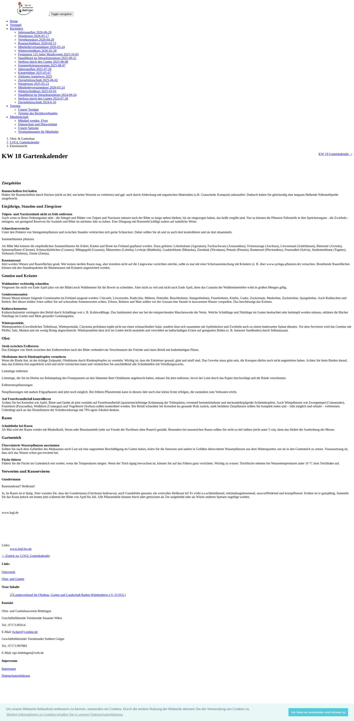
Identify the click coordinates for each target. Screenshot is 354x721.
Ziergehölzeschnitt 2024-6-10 (37, 102)
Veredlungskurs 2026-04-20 (36, 39)
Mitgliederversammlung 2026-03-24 (41, 47)
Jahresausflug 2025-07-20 (34, 69)
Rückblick (16, 28)
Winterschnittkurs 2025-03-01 (37, 91)
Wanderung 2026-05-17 (33, 36)
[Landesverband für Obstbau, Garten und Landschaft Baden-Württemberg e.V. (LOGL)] (68, 595)
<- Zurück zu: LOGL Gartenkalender (26, 556)
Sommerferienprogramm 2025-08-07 (42, 65)
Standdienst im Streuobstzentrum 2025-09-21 (47, 58)
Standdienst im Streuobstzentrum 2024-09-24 (47, 95)
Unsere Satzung (28, 128)
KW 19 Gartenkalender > (335, 154)
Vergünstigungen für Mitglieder (38, 131)
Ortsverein (8, 572)
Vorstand (15, 25)
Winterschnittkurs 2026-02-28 (37, 50)
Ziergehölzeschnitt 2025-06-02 (38, 80)
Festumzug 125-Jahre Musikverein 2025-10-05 (48, 54)
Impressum (9, 668)
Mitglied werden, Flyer (33, 120)
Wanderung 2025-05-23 (33, 84)
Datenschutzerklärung (16, 675)
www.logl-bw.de (21, 549)
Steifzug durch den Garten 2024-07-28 (43, 98)
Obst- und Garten (13, 579)
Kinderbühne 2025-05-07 (34, 72)
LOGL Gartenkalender (24, 142)
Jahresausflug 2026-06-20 (34, 32)
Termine (15, 106)
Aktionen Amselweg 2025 (35, 76)
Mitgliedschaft (19, 117)
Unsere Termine (28, 109)
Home (14, 21)
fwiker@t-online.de (25, 632)
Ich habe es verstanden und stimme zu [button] (318, 712)
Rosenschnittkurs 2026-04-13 (37, 43)
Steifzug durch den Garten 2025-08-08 (43, 61)
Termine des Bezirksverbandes (38, 113)
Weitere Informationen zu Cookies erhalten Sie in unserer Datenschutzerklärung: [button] (65, 714)
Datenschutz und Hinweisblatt (37, 124)
